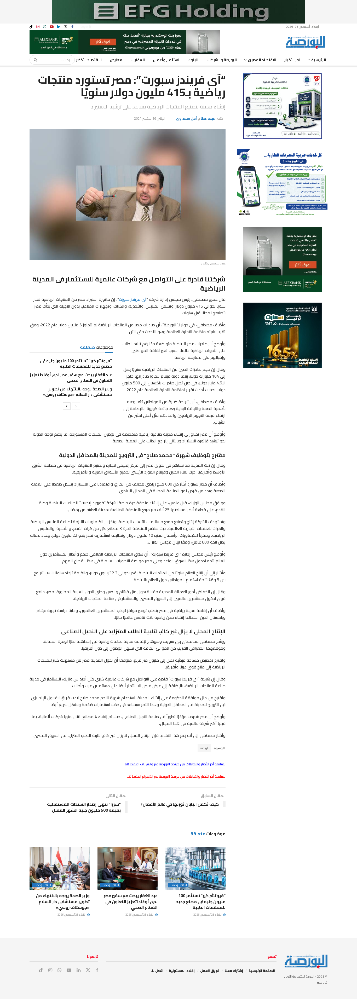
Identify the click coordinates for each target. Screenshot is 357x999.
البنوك (192, 59)
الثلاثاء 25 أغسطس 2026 (208, 914)
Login (84, 27)
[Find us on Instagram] (37, 27)
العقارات (137, 59)
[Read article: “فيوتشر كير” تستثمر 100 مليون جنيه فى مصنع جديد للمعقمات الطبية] (195, 868)
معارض (116, 59)
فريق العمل (209, 970)
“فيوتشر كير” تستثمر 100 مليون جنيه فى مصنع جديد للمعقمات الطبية (76, 363)
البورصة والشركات (221, 59)
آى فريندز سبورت (132, 299)
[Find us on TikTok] (31, 27)
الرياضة (204, 748)
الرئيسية (318, 59)
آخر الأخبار (292, 59)
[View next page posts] (67, 406)
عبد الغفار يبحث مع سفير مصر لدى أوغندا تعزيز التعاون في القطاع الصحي (71, 377)
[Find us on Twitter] (66, 27)
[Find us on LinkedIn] (58, 27)
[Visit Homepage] (306, 42)
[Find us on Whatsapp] (44, 27)
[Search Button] (34, 60)
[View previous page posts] (76, 406)
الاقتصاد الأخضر (89, 59)
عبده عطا (208, 118)
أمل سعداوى (186, 118)
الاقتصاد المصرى (262, 59)
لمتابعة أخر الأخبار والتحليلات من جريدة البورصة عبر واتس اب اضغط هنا (175, 764)
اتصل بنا (157, 970)
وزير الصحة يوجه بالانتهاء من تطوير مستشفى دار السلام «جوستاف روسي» (77, 391)
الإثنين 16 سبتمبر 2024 (149, 118)
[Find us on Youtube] (52, 27)
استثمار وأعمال (166, 59)
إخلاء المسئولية (182, 970)
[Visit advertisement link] (178, 12)
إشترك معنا (234, 970)
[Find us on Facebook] (72, 27)
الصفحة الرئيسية (262, 970)
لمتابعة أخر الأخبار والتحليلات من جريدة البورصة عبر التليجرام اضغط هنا (176, 776)
